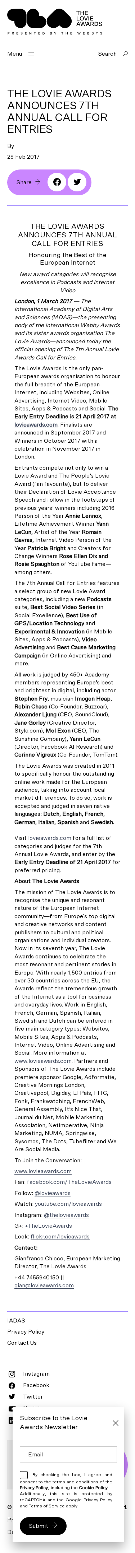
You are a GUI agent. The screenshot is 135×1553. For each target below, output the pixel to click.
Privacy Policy (25, 1332)
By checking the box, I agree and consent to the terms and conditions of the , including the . (66, 1490)
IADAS (16, 1321)
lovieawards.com (36, 425)
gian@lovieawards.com (44, 1285)
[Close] (115, 1423)
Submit (38, 1526)
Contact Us (22, 1343)
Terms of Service (47, 1506)
